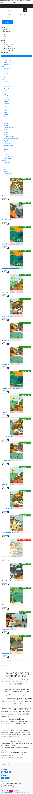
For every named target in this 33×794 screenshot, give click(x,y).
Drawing (6, 112)
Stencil (5, 117)
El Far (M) (5, 292)
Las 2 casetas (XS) (7, 508)
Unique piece (7, 60)
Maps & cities (7, 141)
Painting (6, 110)
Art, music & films (8, 145)
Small (5, 71)
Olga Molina (7, 22)
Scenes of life (7, 143)
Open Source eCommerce (24, 791)
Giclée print (7, 95)
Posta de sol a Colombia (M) (10, 244)
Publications (7, 162)
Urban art (6, 152)
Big (4, 75)
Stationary (6, 169)
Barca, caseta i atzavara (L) (10, 556)
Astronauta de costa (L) (9, 605)
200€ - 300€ (7, 88)
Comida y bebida (8, 127)
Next (4, 18)
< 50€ (5, 82)
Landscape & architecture (11, 138)
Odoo (11, 790)
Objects (6, 134)
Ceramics (6, 165)
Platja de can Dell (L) (8, 581)
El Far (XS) (5, 484)
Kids (5, 147)
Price (3, 79)
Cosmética (6, 176)
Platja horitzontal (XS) (9, 629)
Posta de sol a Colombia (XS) (10, 268)
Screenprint (7, 101)
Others (4, 160)
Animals (6, 132)
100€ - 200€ (7, 86)
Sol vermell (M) (6, 653)
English (3, 764)
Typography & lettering (10, 156)
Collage (6, 114)
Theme (4, 119)
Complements (7, 173)
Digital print (7, 97)
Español (8, 764)
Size (3, 66)
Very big (6, 77)
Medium (6, 73)
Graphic (6, 154)
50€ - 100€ (7, 84)
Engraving (6, 106)
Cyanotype (7, 108)
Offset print (7, 99)
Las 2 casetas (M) (7, 316)
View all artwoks (6, 56)
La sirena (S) (5, 364)
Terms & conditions (6, 792)
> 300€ (6, 90)
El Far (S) (4, 412)
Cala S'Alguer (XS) (7, 532)
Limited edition (8, 62)
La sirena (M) (6, 340)
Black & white (7, 158)
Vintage (6, 149)
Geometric (7, 125)
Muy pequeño (7, 68)
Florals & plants (8, 130)
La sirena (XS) (6, 460)
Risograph (6, 103)
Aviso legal (17, 792)
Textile (6, 167)
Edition (4, 58)
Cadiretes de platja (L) (9, 196)
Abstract (6, 123)
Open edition (7, 64)
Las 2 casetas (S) (7, 436)
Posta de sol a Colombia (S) (10, 388)
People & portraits (9, 136)
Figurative (6, 121)
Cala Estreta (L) (6, 220)
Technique (5, 93)
